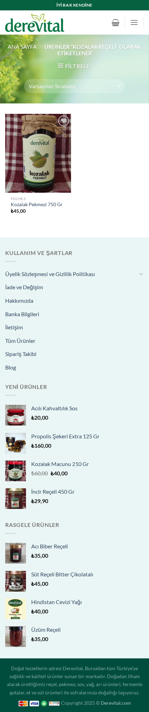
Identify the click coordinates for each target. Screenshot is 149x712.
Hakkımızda (19, 300)
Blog (10, 367)
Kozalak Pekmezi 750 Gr (37, 204)
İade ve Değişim (24, 287)
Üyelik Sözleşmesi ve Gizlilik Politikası (50, 274)
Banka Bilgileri (22, 314)
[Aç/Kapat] (141, 274)
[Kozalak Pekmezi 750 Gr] (38, 153)
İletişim (14, 327)
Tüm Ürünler (20, 340)
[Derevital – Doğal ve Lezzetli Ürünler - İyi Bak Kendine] (45, 22)
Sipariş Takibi (20, 353)
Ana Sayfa (22, 46)
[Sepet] (116, 22)
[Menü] (134, 22)
